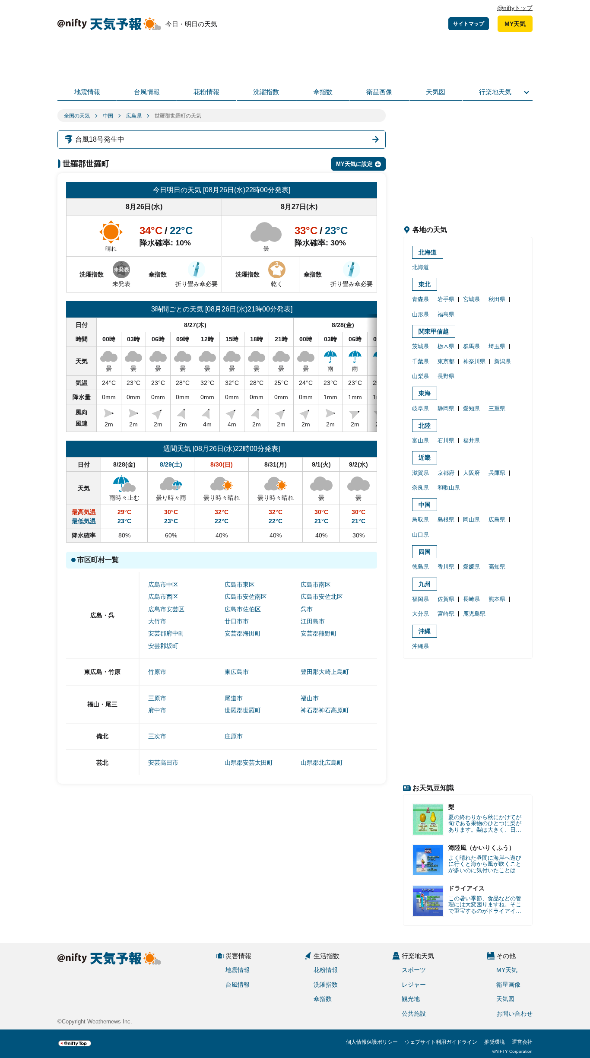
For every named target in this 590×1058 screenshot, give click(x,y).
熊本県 (496, 599)
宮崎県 (446, 613)
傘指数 (323, 91)
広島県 (134, 116)
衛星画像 (379, 91)
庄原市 (234, 736)
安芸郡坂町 (163, 645)
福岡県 (420, 599)
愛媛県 (471, 566)
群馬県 (471, 346)
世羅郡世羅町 (243, 710)
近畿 (425, 457)
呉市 (307, 609)
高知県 (496, 566)
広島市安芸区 (166, 609)
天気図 (435, 91)
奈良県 (420, 487)
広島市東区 (240, 584)
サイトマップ (468, 24)
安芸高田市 (163, 762)
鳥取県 (420, 519)
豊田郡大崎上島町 (325, 671)
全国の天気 (77, 116)
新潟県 (502, 361)
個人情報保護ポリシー (372, 1042)
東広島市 (237, 671)
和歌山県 (449, 487)
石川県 (446, 440)
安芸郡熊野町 (319, 633)
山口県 (420, 534)
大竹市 (157, 621)
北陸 (425, 425)
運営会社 (522, 1042)
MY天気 (515, 23)
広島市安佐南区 (246, 596)
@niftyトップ (515, 7)
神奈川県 (474, 361)
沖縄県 (420, 646)
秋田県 (496, 299)
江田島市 (313, 621)
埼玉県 (496, 346)
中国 (108, 116)
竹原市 (157, 671)
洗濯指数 (266, 91)
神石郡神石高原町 (325, 710)
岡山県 (471, 519)
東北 (425, 284)
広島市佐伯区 (243, 609)
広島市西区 (163, 596)
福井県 (471, 440)
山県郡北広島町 (322, 762)
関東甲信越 (434, 331)
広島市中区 (163, 584)
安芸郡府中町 (166, 633)
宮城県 (471, 299)
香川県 (446, 566)
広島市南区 (316, 584)
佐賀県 (446, 599)
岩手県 (446, 299)
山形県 (420, 314)
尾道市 (234, 698)
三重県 (496, 408)
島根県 (446, 519)
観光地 (411, 998)
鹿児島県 (474, 613)
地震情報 (87, 91)
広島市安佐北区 (322, 596)
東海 (425, 393)
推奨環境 (494, 1042)
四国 (425, 551)
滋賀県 (420, 473)
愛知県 (471, 408)
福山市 (310, 698)
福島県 (446, 314)
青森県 (420, 299)
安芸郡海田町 (243, 633)
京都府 (446, 473)
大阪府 (471, 473)
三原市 (157, 698)
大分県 (420, 613)
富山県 (420, 440)
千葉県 (420, 361)
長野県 (446, 376)
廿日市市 (237, 621)
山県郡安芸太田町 (249, 762)
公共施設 (414, 1013)
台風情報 (147, 91)
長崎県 (471, 599)
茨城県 (420, 346)
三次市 (157, 736)
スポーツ (414, 969)
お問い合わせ (514, 1013)
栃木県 (446, 346)
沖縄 (425, 631)
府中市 (157, 710)
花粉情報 (206, 91)
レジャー (414, 984)
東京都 (446, 361)
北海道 (428, 252)
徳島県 (420, 566)
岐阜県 (420, 408)
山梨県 (420, 376)
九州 (425, 584)
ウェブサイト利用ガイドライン (441, 1042)
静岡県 (446, 408)
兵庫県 (496, 473)
